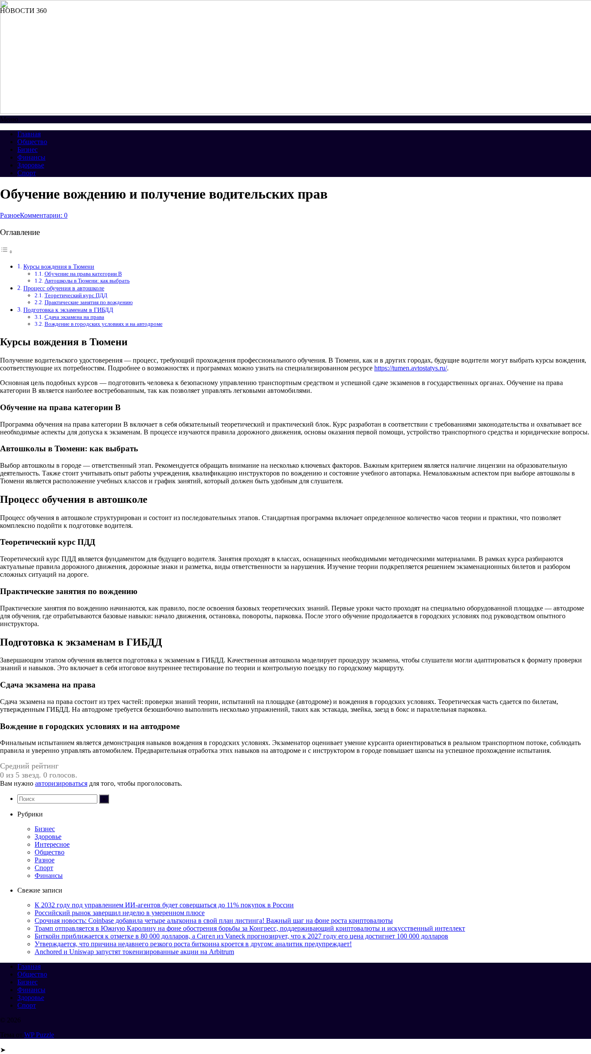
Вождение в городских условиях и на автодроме (104, 324)
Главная (29, 134)
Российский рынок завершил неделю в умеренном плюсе (120, 912)
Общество (32, 141)
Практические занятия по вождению (89, 302)
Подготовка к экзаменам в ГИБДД (68, 309)
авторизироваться (61, 783)
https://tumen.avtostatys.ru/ (410, 368)
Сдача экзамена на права (74, 317)
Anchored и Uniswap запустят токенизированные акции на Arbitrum (134, 951)
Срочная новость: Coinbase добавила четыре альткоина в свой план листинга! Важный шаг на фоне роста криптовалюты (214, 920)
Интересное (52, 844)
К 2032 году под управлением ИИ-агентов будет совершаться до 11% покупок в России (164, 905)
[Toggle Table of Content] (6, 251)
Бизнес (27, 149)
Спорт (26, 173)
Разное (10, 215)
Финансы (31, 157)
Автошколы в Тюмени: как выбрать (87, 280)
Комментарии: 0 (43, 215)
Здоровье (30, 165)
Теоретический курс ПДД (76, 295)
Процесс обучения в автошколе (63, 288)
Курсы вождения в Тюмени (58, 266)
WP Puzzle (39, 1034)
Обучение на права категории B (83, 273)
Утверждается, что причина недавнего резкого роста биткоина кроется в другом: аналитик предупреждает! (193, 944)
